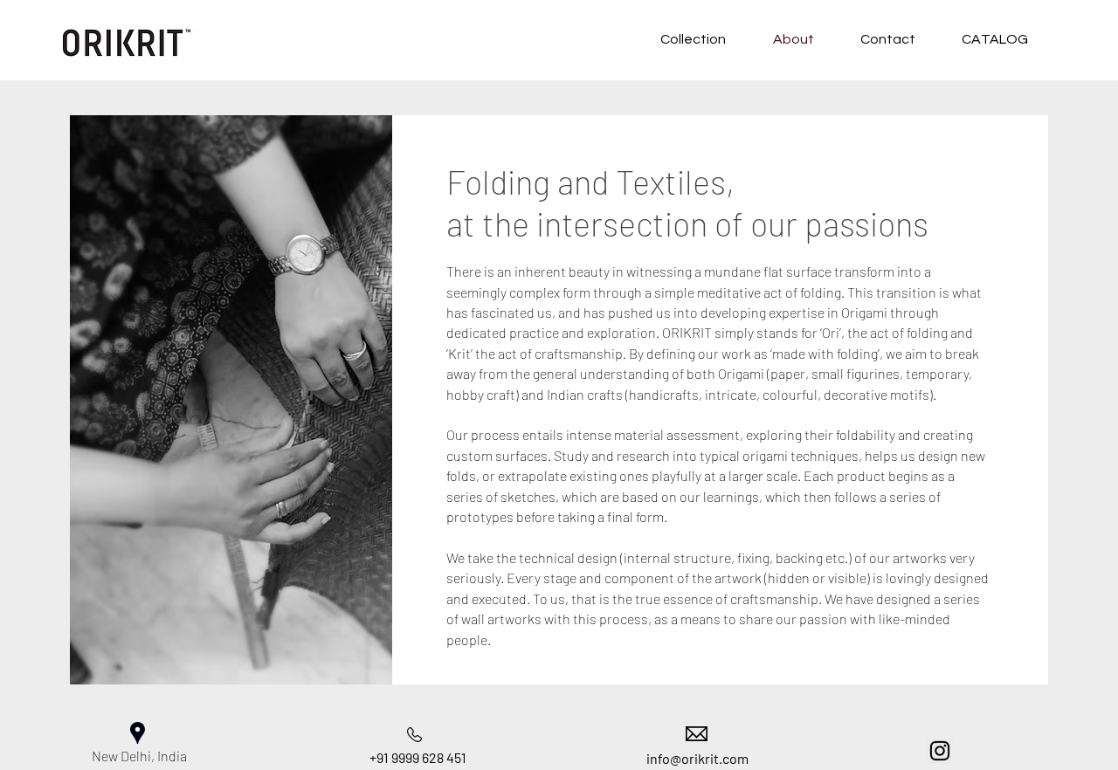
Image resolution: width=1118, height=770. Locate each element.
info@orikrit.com (697, 758)
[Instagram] (940, 751)
